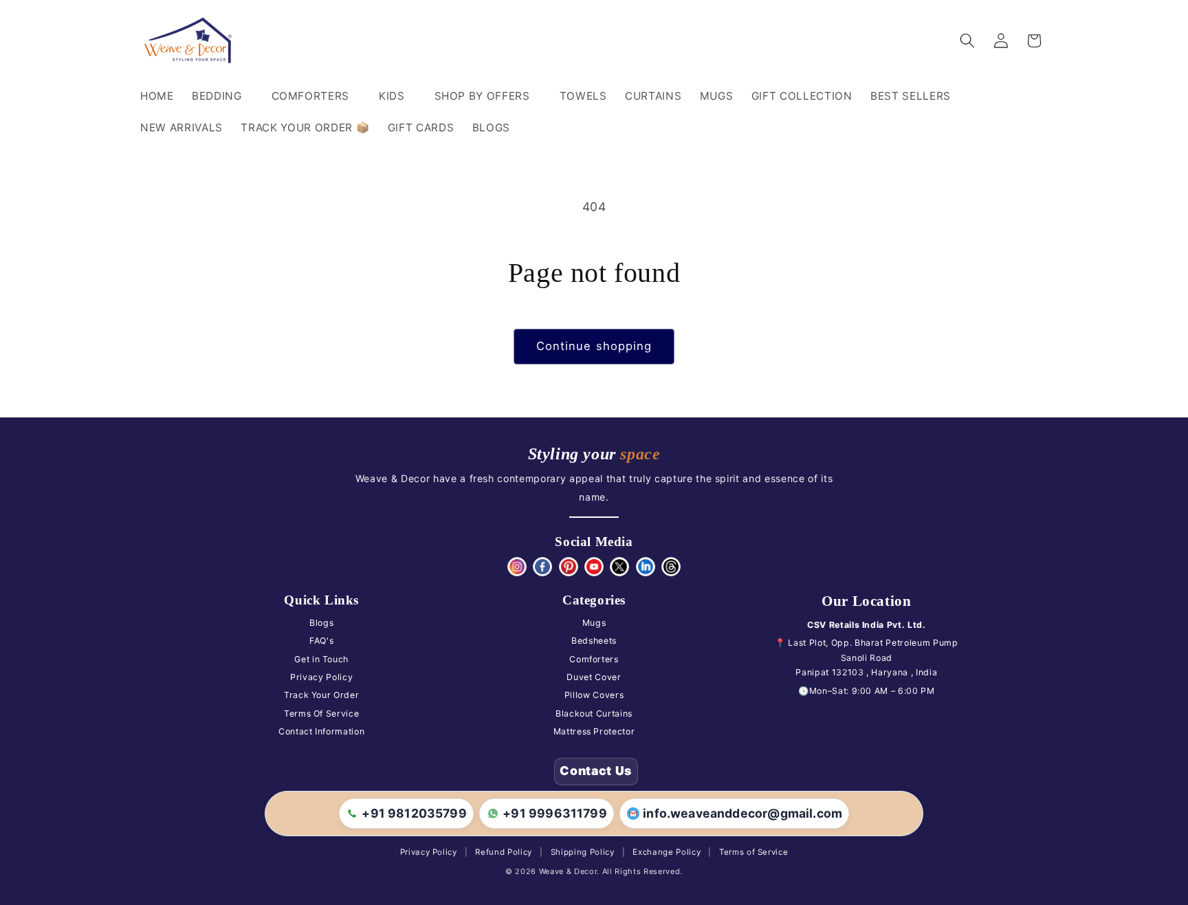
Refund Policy (503, 852)
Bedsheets (594, 640)
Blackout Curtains (594, 713)
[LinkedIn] (645, 566)
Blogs (321, 623)
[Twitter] (619, 566)
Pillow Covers (594, 695)
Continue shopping (594, 346)
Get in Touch (321, 659)
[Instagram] (517, 566)
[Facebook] (542, 566)
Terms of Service (754, 852)
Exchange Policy (666, 852)
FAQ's (321, 640)
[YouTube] (594, 566)
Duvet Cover (593, 677)
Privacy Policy (321, 677)
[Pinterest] (568, 566)
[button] (223, 96)
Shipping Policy (583, 852)
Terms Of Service (322, 713)
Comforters (594, 659)
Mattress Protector (594, 731)
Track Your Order (322, 695)
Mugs (594, 623)
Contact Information (321, 731)
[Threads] (671, 566)
